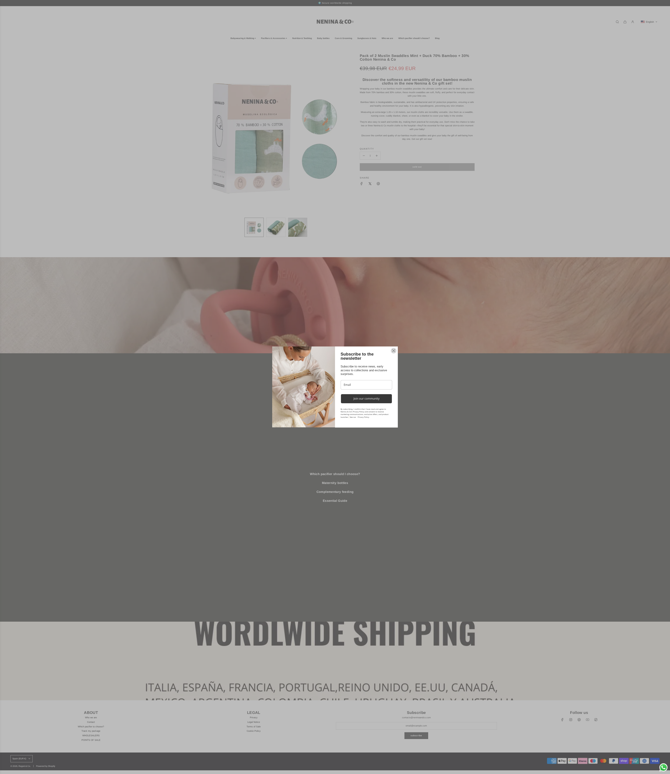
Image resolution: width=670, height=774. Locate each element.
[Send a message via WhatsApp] (663, 767)
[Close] (393, 350)
